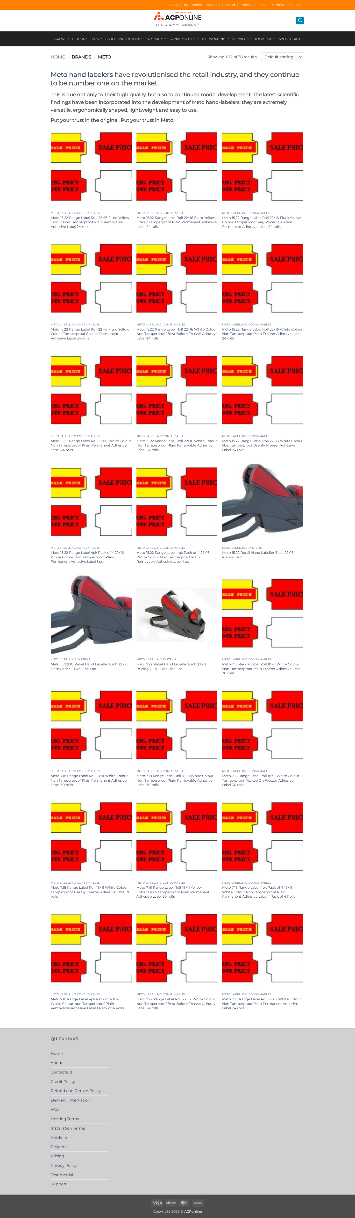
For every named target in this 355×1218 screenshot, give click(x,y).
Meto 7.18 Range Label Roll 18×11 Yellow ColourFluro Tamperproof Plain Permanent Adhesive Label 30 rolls (172, 892)
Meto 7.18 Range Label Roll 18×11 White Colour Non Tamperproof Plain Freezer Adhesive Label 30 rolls (261, 668)
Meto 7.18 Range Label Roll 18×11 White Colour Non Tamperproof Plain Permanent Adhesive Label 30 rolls (89, 780)
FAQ (261, 5)
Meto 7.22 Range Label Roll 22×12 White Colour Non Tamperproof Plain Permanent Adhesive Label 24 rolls (261, 1003)
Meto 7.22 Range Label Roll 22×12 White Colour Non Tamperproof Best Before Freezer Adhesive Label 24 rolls (176, 1003)
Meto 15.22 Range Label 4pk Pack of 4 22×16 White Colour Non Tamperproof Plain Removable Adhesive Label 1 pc (173, 557)
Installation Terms (68, 1128)
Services (240, 39)
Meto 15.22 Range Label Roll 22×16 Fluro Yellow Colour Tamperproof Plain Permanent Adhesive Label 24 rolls (176, 222)
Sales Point (290, 39)
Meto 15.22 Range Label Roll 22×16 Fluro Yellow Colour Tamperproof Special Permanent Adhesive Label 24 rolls (90, 333)
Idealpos (263, 39)
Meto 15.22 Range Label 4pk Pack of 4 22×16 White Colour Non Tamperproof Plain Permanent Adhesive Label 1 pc (87, 557)
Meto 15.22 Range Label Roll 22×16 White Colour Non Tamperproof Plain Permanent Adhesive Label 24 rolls (91, 445)
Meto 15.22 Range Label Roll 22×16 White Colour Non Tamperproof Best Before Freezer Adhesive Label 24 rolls (176, 333)
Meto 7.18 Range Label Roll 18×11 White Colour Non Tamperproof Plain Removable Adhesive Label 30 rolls (174, 780)
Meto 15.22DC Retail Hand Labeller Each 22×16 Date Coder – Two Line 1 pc (89, 666)
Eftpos (78, 39)
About (173, 5)
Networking (214, 39)
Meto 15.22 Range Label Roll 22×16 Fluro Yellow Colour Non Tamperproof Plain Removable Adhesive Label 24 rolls (90, 222)
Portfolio (277, 5)
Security (155, 39)
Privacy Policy (64, 1165)
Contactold (61, 1072)
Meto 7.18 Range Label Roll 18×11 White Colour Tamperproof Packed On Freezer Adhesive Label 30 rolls (260, 780)
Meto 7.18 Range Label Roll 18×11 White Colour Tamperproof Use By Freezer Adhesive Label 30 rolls (90, 892)
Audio (59, 39)
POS (95, 39)
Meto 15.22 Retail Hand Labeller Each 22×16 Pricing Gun (258, 554)
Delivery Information (70, 1100)
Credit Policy (63, 1081)
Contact (295, 5)
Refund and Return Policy (76, 1090)
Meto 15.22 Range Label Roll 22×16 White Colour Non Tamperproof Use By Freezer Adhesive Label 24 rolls (262, 445)
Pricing (57, 1156)
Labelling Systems (122, 39)
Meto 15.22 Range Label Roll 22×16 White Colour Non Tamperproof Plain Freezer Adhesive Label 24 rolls (262, 333)
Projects (247, 5)
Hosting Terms (65, 1119)
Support (213, 5)
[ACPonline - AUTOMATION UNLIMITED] (177, 16)
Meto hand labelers (82, 75)
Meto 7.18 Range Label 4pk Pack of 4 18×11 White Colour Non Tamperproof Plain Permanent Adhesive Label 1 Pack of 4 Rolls (258, 892)
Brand (230, 5)
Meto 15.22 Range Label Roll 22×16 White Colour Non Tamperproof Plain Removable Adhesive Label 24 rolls (176, 445)
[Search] (300, 21)
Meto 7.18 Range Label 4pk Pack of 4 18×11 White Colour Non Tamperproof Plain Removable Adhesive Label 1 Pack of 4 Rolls (87, 1003)
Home (58, 57)
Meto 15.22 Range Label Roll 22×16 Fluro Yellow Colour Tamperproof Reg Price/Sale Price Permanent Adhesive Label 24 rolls (261, 222)
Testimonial (193, 5)
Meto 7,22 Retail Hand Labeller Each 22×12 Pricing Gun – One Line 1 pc (171, 666)
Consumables (183, 39)
